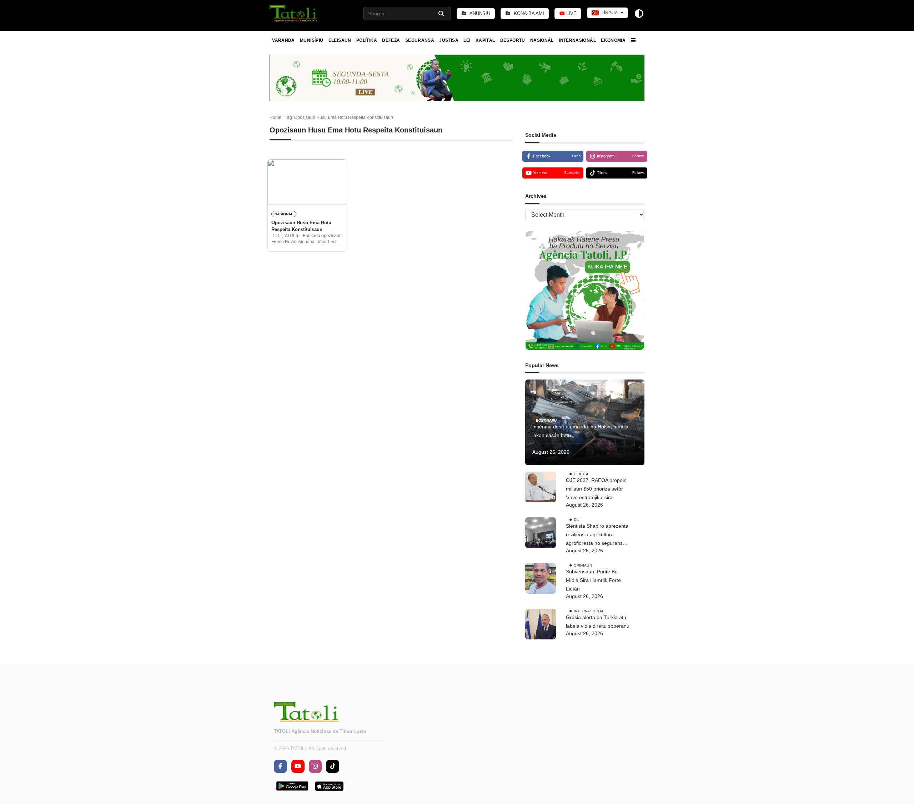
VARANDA (283, 40)
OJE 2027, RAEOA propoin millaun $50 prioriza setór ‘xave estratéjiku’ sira (596, 488)
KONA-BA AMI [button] (528, 13)
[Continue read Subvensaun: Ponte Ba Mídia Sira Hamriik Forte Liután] (540, 578)
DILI (577, 520)
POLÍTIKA (366, 40)
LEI (466, 40)
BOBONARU (546, 420)
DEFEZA (391, 40)
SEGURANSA (419, 40)
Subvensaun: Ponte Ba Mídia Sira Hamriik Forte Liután (593, 580)
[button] (294, 13)
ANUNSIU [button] (479, 13)
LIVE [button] (571, 13)
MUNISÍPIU (311, 40)
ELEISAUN (339, 40)
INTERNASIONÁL (577, 40)
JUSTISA (448, 40)
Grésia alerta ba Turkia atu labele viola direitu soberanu (597, 621)
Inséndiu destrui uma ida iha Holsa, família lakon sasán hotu (580, 431)
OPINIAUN (583, 565)
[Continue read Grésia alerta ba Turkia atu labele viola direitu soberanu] (540, 624)
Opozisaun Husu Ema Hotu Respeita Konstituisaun (301, 226)
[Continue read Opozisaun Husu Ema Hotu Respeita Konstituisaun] (307, 182)
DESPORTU (512, 40)
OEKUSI (581, 474)
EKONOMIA (613, 40)
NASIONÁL (542, 40)
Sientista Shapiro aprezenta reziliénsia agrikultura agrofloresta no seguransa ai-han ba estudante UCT (597, 535)
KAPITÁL (485, 40)
